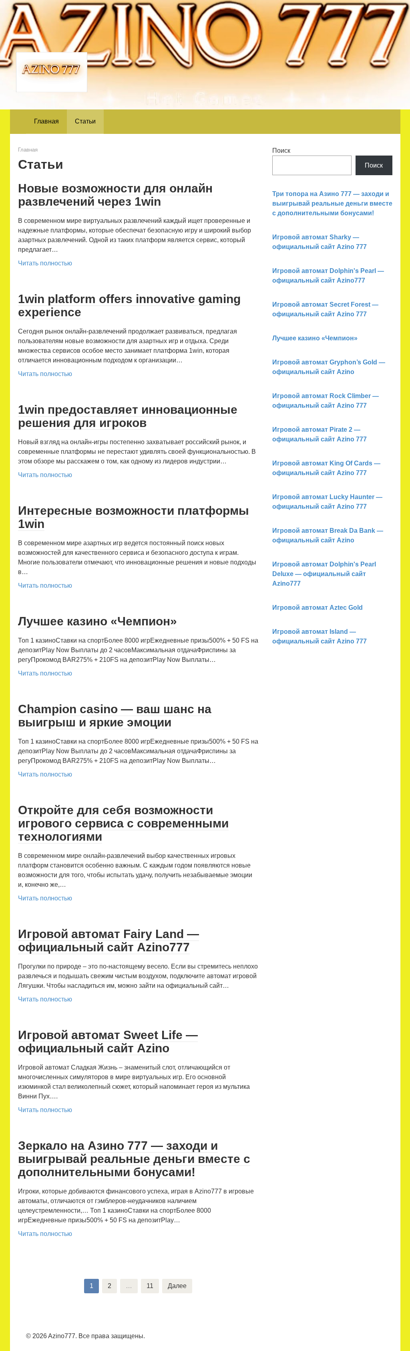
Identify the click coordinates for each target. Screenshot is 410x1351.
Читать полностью (45, 263)
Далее (177, 1285)
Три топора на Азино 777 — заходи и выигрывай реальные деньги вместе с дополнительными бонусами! (332, 203)
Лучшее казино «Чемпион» (315, 338)
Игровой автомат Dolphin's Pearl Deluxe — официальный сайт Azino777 (324, 574)
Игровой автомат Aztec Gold (317, 607)
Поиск (281, 150)
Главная (46, 121)
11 (150, 1285)
